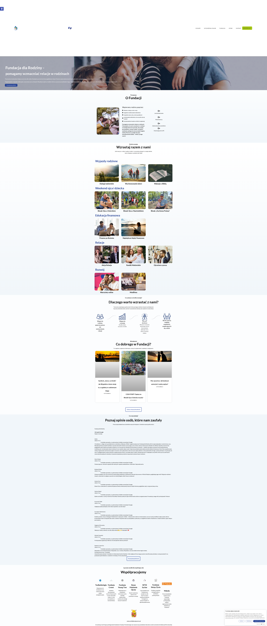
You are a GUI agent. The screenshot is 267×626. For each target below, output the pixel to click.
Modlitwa (133, 292)
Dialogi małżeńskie (107, 184)
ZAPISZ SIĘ (133, 581)
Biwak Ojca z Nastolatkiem (133, 211)
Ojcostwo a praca (160, 265)
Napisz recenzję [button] (105, 437)
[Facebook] (78, 622)
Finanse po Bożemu (106, 238)
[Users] (130, 622)
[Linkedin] (104, 622)
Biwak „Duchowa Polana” (160, 211)
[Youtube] (117, 622)
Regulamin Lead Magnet (130, 567)
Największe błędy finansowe (133, 238)
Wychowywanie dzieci (133, 184)
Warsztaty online (106, 292)
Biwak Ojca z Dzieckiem (107, 211)
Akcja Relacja (107, 265)
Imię (109, 557)
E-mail (109, 551)
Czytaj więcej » (107, 393)
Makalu (167, 481)
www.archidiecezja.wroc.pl (134, 511)
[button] (2, 9)
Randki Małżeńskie (133, 265)
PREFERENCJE (248, 621)
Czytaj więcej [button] (120, 440)
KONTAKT (238, 28)
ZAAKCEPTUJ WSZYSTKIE (259, 621)
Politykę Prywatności (140, 567)
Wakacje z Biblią (160, 184)
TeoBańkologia (101, 475)
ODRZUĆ (241, 621)
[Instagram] (91, 622)
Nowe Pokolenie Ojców (133, 477)
